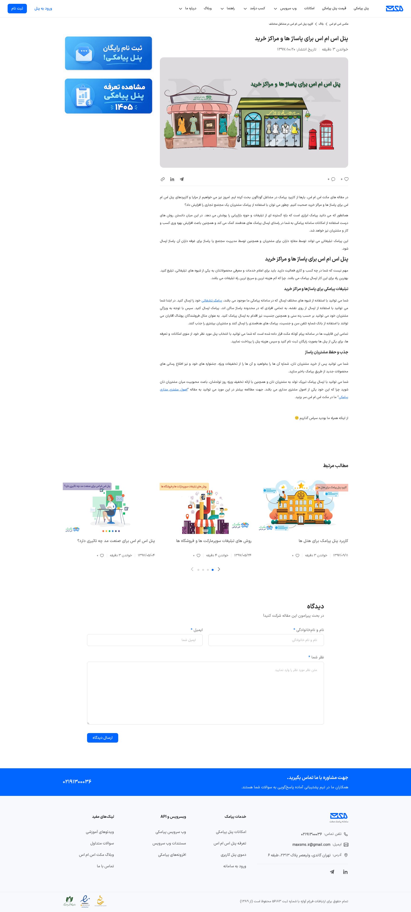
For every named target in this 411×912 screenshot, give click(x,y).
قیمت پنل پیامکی (334, 8)
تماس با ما (105, 866)
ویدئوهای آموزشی (100, 832)
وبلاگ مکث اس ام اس (96, 855)
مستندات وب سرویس (169, 843)
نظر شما (316, 657)
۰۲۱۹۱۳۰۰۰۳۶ (77, 782)
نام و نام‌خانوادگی (309, 630)
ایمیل (197, 630)
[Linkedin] (345, 872)
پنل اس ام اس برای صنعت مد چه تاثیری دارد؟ (116, 541)
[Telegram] (332, 872)
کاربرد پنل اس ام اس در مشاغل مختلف (291, 24)
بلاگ (321, 24)
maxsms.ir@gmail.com (311, 845)
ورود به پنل (43, 8)
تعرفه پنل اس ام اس (230, 843)
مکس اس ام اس (338, 24)
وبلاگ (208, 8)
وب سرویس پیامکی (171, 832)
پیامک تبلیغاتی (211, 300)
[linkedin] (172, 179)
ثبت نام (17, 8)
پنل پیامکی (361, 8)
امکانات (309, 8)
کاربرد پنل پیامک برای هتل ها (323, 541)
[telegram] (182, 179)
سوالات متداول (102, 843)
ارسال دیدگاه (103, 738)
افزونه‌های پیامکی (172, 855)
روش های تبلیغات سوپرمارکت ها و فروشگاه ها (213, 541)
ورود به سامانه (234, 866)
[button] (163, 179)
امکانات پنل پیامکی (231, 832)
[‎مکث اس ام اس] (394, 8)
